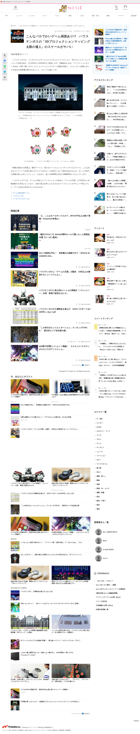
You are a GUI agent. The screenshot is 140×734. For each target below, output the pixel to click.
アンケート (99, 228)
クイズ (44, 15)
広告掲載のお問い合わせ (103, 605)
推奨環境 (68, 730)
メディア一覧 (6, 730)
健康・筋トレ (101, 476)
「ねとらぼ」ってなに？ (103, 581)
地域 (70, 15)
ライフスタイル (102, 464)
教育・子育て (101, 501)
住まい (83, 15)
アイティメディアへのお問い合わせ (107, 597)
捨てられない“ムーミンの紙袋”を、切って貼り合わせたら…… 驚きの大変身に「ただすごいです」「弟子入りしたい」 (117, 200)
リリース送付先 (100, 601)
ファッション (101, 456)
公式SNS (14, 730)
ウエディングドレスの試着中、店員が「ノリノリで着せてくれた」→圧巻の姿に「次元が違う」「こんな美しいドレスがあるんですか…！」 (117, 173)
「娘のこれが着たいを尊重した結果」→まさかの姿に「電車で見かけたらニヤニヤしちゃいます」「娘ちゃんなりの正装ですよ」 (117, 186)
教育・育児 (95, 15)
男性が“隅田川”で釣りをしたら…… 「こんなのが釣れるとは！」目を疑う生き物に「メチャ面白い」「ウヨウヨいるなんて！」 (117, 93)
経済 (98, 505)
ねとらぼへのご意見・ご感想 (105, 585)
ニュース (19, 15)
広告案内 (21, 730)
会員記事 (133, 15)
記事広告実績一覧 (101, 609)
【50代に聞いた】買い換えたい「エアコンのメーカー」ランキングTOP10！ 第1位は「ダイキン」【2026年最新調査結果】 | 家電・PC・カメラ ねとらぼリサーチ (112, 365)
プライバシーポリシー (40, 730)
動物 (108, 15)
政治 (98, 496)
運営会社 (55, 730)
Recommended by (77, 365)
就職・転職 (100, 492)
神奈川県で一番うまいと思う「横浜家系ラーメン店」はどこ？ (117, 284)
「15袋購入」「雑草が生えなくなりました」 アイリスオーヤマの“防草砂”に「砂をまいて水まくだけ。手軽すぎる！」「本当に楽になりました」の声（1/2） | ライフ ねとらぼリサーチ (112, 349)
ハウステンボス (18, 196)
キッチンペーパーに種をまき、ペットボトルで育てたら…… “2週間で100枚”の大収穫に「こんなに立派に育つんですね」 (117, 213)
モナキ (105, 558)
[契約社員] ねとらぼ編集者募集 (106, 593)
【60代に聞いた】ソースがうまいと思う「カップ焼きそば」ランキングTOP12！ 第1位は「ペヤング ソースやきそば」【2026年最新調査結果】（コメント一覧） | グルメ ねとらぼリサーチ (113, 397)
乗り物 (99, 468)
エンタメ (32, 15)
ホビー (99, 460)
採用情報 (61, 730)
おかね (99, 427)
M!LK (105, 541)
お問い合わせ (29, 730)
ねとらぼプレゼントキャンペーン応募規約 (109, 589)
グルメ (57, 15)
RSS (49, 730)
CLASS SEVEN (108, 549)
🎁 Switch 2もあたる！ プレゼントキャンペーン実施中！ (16, 1)
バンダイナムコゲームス (21, 199)
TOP (6, 15)
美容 (98, 509)
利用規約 (136, 721)
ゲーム (99, 443)
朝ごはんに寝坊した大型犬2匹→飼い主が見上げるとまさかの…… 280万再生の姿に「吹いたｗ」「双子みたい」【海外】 (117, 119)
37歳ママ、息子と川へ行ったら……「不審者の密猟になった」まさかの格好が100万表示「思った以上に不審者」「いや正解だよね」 (117, 159)
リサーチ (121, 15)
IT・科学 (100, 419)
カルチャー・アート (103, 431)
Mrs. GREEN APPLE (110, 532)
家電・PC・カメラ (103, 488)
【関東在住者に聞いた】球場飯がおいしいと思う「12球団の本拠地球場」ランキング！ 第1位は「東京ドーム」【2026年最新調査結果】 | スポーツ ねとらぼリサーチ (112, 334)
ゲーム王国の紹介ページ (21, 193)
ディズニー (100, 447)
